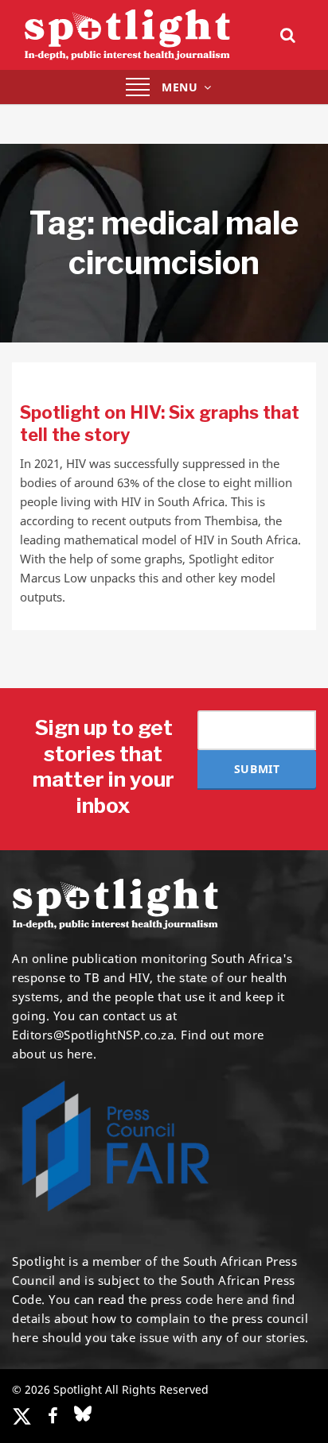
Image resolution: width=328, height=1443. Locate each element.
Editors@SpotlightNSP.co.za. (95, 1035)
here (230, 1299)
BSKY (83, 1413)
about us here (52, 1054)
